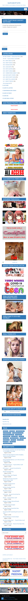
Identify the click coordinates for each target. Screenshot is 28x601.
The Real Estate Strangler (9, 504)
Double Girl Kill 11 (8, 490)
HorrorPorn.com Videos (9, 434)
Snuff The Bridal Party (8, 471)
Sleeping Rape (6, 439)
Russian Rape (22, 438)
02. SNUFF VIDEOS (8, 62)
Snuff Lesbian (20, 439)
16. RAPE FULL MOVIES (8, 88)
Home (2, 17)
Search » (5, 33)
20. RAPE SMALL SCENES (8, 98)
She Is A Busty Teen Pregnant (10, 475)
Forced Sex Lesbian (20, 431)
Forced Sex (12, 431)
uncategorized (7, 83)
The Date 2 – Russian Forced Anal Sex (12, 468)
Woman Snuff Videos (8, 443)
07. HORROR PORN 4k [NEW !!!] (11, 73)
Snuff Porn (6, 441)
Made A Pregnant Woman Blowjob (11, 501)
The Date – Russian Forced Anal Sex (12, 494)
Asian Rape (6, 431)
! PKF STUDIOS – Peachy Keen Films (12, 56)
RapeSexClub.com (7, 424)
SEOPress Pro (11, 599)
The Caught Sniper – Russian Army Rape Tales (14, 523)
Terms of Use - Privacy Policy (8, 597)
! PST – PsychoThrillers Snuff (10, 58)
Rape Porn (21, 436)
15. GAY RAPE (5, 85)
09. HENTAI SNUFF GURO (9, 77)
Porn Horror (14, 436)
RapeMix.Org (6, 421)
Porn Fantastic (7, 436)
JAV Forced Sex (19, 434)
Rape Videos (6, 438)
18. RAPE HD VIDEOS (7, 93)
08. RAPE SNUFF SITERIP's (10, 75)
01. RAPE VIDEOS (8, 60)
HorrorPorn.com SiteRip (18, 432)
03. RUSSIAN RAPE (8, 64)
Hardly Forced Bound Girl (9, 483)
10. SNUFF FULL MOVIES (9, 79)
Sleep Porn (13, 439)
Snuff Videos (12, 441)
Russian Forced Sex (14, 438)
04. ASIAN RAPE (7, 67)
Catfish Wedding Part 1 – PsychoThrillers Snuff (14, 520)
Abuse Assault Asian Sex (9, 487)
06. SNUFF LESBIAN (8, 71)
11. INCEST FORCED (8, 81)
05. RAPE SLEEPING (8, 69)
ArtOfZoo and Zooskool (8, 554)
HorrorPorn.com (7, 432)
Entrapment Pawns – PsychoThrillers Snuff (13, 464)
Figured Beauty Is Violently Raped (11, 516)
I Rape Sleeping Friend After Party (11, 508)
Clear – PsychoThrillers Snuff (10, 497)
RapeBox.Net (6, 419)
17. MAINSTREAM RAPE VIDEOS (9, 90)
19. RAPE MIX (5, 95)
